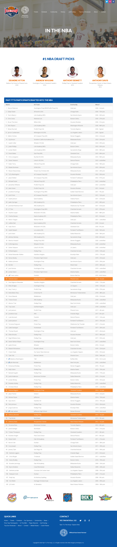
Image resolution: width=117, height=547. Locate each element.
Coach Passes (45, 525)
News (45, 520)
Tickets (36, 12)
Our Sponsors (28, 520)
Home (6, 520)
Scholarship (38, 520)
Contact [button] (103, 12)
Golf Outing (72, 12)
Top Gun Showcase (84, 12)
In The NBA (23, 523)
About (96, 12)
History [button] (63, 12)
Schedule (44, 12)
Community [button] (53, 12)
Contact (26, 525)
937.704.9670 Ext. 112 (68, 520)
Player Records (33, 523)
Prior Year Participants (11, 523)
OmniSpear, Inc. (80, 542)
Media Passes (35, 525)
